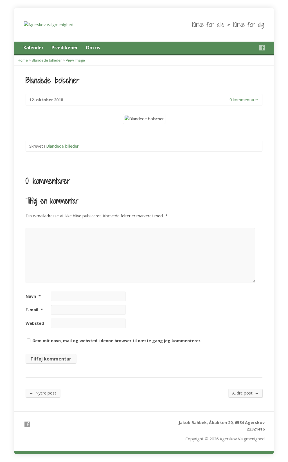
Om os (93, 47)
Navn (33, 296)
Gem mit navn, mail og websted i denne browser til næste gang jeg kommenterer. (116, 340)
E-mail (34, 309)
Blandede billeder (47, 60)
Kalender (33, 47)
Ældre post (245, 393)
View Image (75, 60)
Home (23, 60)
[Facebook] (262, 47)
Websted (35, 323)
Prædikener (64, 47)
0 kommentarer (225, 99)
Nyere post (42, 393)
